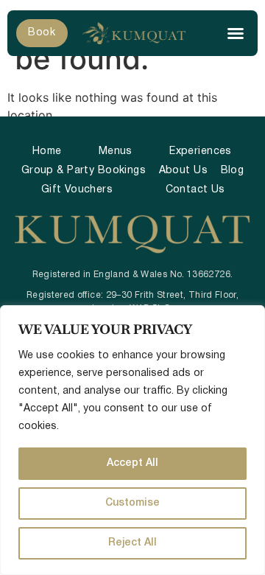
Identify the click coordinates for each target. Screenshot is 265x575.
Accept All (132, 463)
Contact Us (195, 190)
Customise (132, 503)
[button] (235, 33)
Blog (232, 170)
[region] (132, 440)
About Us (183, 170)
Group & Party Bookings (83, 170)
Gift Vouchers (77, 190)
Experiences (200, 151)
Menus (115, 151)
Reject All (132, 543)
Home (47, 151)
